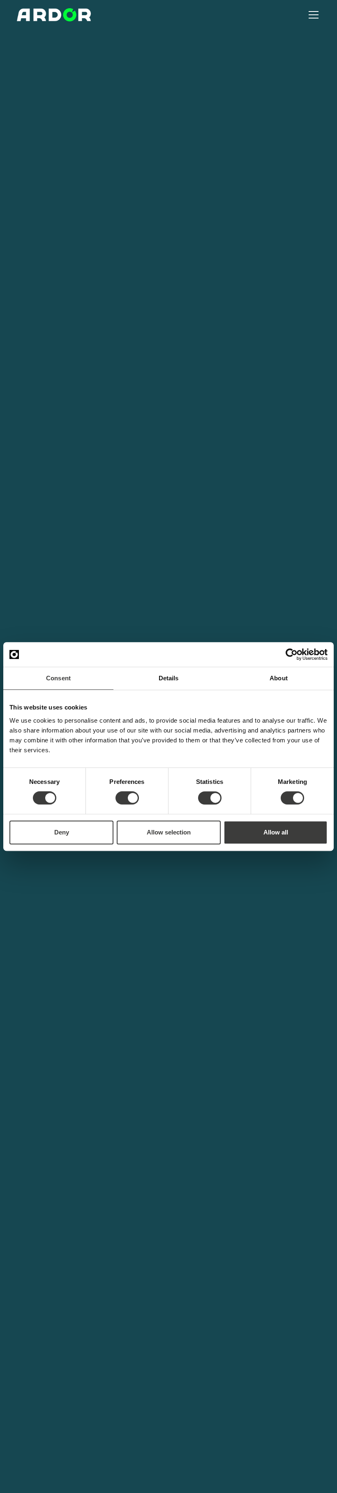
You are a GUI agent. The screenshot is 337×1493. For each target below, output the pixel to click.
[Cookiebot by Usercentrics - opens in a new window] (292, 654)
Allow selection (169, 832)
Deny (61, 832)
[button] (312, 15)
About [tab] (279, 678)
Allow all (275, 832)
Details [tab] (169, 678)
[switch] (127, 797)
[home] (54, 14)
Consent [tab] (58, 678)
